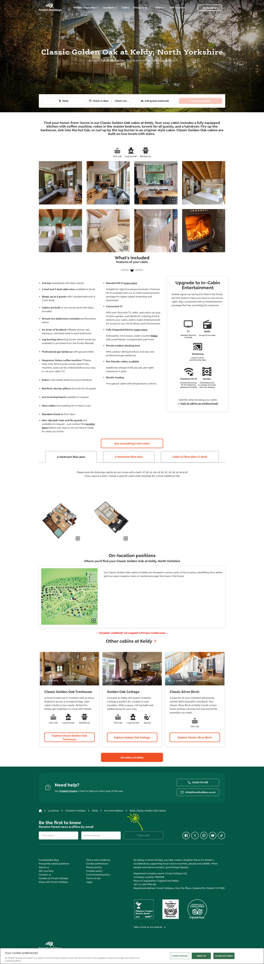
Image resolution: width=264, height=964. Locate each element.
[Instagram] (203, 835)
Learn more (130, 283)
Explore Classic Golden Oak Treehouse (69, 737)
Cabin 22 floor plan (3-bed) (189, 456)
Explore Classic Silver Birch (195, 737)
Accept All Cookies (224, 956)
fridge (154, 335)
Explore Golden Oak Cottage (132, 737)
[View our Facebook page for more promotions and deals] (186, 835)
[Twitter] (195, 835)
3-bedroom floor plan (129, 456)
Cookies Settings (179, 956)
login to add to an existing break (199, 403)
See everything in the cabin (131, 443)
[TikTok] (221, 835)
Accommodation (113, 810)
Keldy (65, 100)
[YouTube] (212, 835)
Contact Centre (68, 791)
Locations (53, 810)
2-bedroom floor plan (71, 457)
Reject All (201, 956)
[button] (78, 200)
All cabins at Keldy (132, 757)
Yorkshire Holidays (75, 810)
